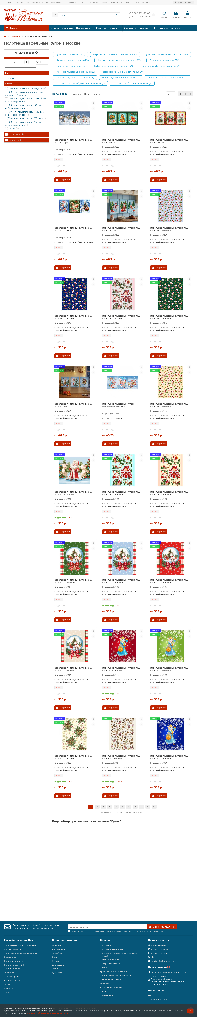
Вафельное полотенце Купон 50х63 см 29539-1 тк (121, 229)
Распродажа (58, 949)
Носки (103, 991)
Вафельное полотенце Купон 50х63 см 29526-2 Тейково (169, 493)
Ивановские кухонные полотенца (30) (123, 72)
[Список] (185, 93)
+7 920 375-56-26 (141, 16)
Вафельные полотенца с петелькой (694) (115, 54)
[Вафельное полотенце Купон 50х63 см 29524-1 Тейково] (74, 646)
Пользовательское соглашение (20, 945)
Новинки (68, 28)
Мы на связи (156, 990)
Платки (103, 967)
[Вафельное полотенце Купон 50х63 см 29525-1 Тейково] (74, 734)
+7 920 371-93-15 (159, 953)
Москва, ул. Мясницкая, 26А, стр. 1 (168, 972)
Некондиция (106, 995)
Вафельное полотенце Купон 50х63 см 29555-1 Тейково (73, 317)
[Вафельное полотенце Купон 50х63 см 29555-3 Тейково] (170, 382)
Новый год (131, 28)
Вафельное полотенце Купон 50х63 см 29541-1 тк (73, 405)
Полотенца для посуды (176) (164, 60)
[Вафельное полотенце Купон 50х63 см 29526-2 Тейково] (170, 470)
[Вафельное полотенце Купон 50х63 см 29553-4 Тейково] (170, 734)
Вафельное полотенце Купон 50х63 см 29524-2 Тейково (169, 581)
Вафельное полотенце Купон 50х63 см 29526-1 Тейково (121, 317)
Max (153, 957)
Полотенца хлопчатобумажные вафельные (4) (80, 83)
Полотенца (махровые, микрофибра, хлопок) (118, 954)
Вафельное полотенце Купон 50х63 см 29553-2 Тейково (169, 669)
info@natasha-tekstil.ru (162, 961)
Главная (7, 2)
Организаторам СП (54, 2)
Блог (137, 2)
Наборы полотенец (108, 28)
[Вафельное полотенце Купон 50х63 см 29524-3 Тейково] (122, 558)
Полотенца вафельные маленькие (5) (167, 77)
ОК (190, 1011)
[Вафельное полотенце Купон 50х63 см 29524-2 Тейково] (170, 558)
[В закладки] (93, 103)
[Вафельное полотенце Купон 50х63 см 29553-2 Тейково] (170, 646)
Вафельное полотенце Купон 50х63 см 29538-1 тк (169, 141)
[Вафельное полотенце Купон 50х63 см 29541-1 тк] (74, 382)
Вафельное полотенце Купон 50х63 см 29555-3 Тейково (169, 405)
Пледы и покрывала (110, 979)
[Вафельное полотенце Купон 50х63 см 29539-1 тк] (122, 206)
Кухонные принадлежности (114, 971)
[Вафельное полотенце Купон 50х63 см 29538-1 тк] (170, 118)
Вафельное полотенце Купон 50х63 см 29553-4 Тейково (169, 757)
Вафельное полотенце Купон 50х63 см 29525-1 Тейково (73, 757)
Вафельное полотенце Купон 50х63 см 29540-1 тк (121, 141)
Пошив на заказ (72, 2)
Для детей (57, 35)
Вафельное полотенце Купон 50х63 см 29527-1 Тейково (73, 493)
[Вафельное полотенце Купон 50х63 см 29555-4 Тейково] (170, 294)
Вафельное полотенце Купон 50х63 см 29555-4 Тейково (169, 317)
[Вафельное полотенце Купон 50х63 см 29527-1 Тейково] (74, 470)
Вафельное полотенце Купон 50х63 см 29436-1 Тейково (121, 757)
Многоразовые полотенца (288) (72, 60)
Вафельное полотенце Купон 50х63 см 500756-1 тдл (73, 229)
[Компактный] (190, 93)
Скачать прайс (116, 2)
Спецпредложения (65, 940)
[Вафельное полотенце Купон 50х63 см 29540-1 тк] (122, 118)
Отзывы (104, 2)
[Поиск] (117, 15)
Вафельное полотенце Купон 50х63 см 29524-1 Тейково (73, 669)
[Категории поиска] (55, 14)
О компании (19, 2)
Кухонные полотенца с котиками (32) (75, 72)
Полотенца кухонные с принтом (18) (75, 77)
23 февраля (162, 28)
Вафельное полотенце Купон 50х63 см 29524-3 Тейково (121, 581)
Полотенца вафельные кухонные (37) (160, 66)
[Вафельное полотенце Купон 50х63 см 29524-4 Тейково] (74, 558)
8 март (55, 961)
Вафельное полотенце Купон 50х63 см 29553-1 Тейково (121, 669)
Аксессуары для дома (111, 987)
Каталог (105, 940)
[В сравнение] (93, 108)
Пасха (70, 35)
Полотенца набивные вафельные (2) (132, 83)
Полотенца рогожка (110, 960)
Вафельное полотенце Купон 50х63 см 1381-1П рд (73, 141)
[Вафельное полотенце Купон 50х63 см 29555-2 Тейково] (170, 206)
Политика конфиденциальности (20, 953)
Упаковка (105, 983)
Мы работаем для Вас (18, 940)
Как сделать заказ (90, 2)
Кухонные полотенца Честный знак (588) (166, 54)
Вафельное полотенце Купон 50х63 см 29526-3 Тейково (121, 493)
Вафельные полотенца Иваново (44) (113, 66)
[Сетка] (180, 93)
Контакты (146, 2)
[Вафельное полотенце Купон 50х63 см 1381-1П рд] (74, 118)
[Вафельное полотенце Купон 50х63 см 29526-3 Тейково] (122, 470)
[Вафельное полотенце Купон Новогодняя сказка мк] (122, 382)
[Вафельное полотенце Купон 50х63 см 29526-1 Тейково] (122, 294)
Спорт (176, 28)
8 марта (146, 28)
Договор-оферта (12, 949)
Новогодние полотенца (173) (71, 66)
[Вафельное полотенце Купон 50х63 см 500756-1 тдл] (74, 206)
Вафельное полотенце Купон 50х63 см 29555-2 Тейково (169, 229)
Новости (129, 2)
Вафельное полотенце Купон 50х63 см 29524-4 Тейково (73, 581)
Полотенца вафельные (111, 949)
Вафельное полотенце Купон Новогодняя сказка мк (118, 405)
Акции (55, 28)
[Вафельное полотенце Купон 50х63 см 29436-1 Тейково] (122, 734)
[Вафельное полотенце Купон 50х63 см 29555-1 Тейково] (74, 294)
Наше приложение (157, 1000)
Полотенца (84, 28)
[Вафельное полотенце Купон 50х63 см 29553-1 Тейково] (122, 646)
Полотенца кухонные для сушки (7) (120, 77)
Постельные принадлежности (115, 975)
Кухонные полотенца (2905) (70, 54)
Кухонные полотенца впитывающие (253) (119, 60)
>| (154, 806)
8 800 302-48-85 (141, 13)
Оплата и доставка (35, 2)
